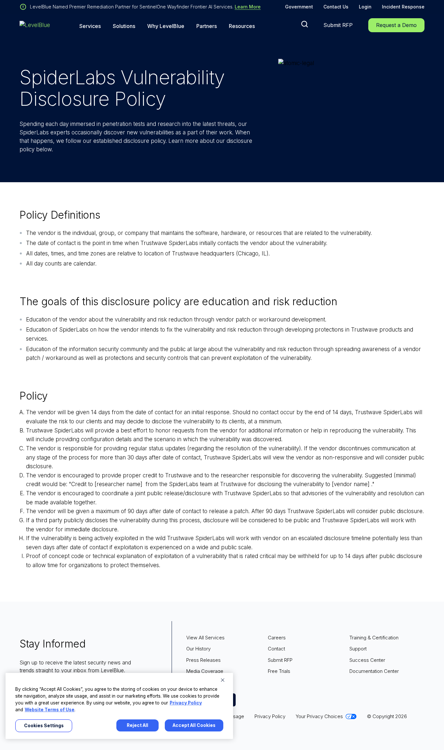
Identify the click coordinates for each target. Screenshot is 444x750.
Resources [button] (242, 26)
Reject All (137, 725)
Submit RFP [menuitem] (280, 660)
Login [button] (365, 6)
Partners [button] (206, 26)
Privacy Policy (186, 702)
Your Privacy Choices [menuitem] (319, 716)
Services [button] (90, 26)
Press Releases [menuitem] (203, 660)
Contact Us (335, 6)
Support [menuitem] (358, 649)
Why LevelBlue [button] (165, 26)
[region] (119, 706)
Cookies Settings (44, 725)
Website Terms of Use (49, 709)
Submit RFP (338, 25)
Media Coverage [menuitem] (204, 671)
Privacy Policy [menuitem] (270, 716)
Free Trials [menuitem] (279, 671)
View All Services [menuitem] (205, 637)
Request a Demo (396, 25)
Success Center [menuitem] (367, 660)
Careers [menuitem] (277, 637)
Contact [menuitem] (276, 649)
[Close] (222, 680)
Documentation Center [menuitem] (374, 671)
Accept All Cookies (194, 725)
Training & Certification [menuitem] (373, 637)
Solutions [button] (124, 26)
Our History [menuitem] (198, 649)
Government (299, 6)
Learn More (248, 6)
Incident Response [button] (403, 6)
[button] (304, 24)
